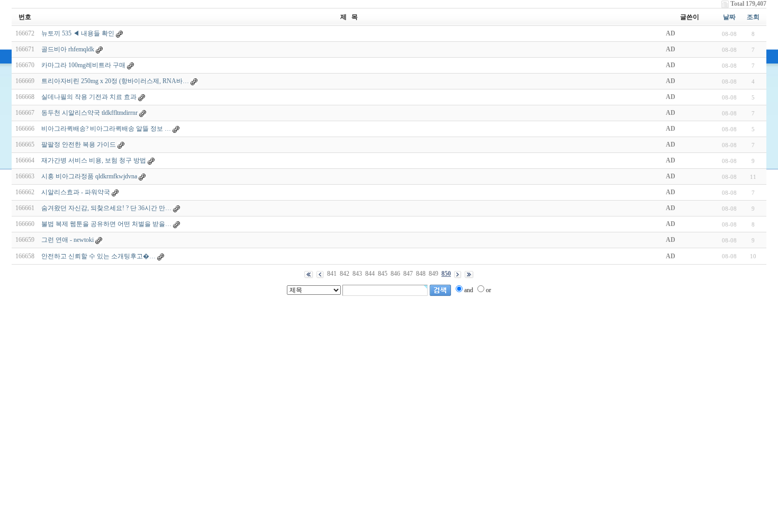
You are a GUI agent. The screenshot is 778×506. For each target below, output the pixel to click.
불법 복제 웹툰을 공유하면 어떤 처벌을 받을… (106, 224)
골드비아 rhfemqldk (67, 49)
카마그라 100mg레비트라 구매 (83, 65)
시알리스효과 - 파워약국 (75, 192)
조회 (753, 17)
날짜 (729, 17)
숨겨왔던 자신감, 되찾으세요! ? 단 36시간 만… (106, 208)
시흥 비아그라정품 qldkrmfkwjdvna (89, 176)
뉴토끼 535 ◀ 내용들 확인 (77, 33)
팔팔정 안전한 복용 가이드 (78, 144)
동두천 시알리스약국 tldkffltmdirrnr (89, 112)
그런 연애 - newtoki (67, 239)
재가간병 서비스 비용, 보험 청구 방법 (93, 160)
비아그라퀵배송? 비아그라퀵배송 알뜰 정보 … (106, 128)
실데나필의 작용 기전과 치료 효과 (89, 97)
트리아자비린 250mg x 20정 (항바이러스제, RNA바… (115, 81)
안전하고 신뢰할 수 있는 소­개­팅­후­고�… (98, 256)
